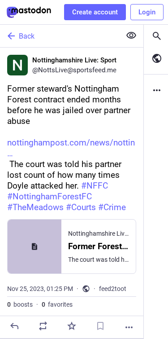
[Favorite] (71, 326)
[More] (129, 327)
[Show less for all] (131, 35)
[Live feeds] (156, 58)
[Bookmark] (100, 326)
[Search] (156, 36)
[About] (156, 90)
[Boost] (43, 326)
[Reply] (14, 326)
